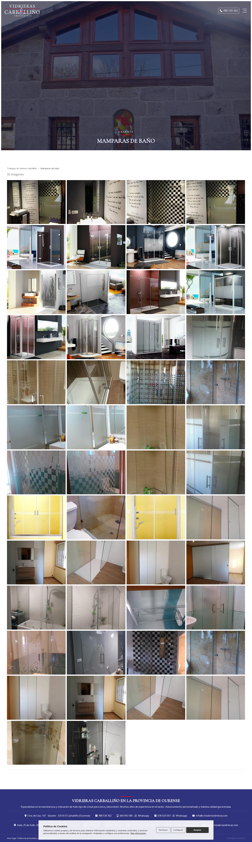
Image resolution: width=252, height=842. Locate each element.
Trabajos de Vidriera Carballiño (22, 168)
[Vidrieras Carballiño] (22, 10)
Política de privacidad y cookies (31, 838)
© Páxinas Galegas (236, 838)
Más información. (138, 833)
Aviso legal (11, 838)
